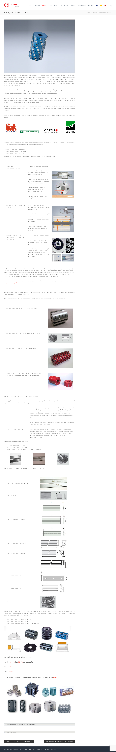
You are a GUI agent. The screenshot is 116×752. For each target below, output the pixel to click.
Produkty (37, 5)
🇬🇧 (97, 5)
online (12, 662)
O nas (29, 5)
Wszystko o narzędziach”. (12, 283)
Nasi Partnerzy (64, 5)
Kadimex (15, 749)
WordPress (53, 749)
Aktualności (53, 5)
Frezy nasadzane (11, 732)
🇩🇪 (101, 5)
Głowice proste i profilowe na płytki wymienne (20, 724)
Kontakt (90, 5)
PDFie (20, 662)
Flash (34, 749)
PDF (9, 667)
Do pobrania (82, 5)
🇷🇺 (105, 5)
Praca (73, 5)
